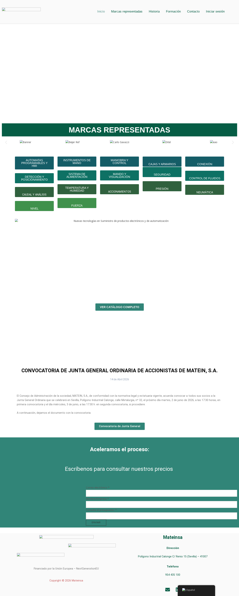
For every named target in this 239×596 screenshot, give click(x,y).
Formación (173, 11)
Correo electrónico (97, 487)
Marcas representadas (126, 11)
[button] (216, 11)
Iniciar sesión (215, 11)
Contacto (193, 11)
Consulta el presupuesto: (101, 509)
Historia (154, 11)
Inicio (101, 11)
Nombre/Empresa (97, 498)
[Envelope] (167, 589)
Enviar (96, 522)
